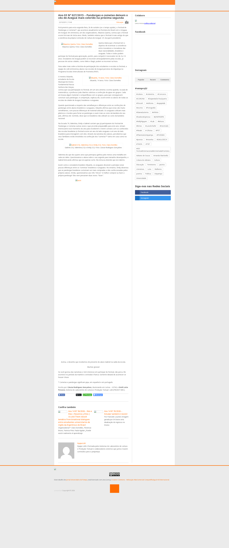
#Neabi (139, 130)
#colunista (150, 94)
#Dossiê (139, 103)
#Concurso (162, 94)
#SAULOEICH (162, 139)
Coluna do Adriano (143, 160)
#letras (139, 126)
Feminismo (151, 164)
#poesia (139, 139)
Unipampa (158, 174)
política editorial (149, 23)
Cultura (157, 160)
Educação (120, 22)
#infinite (155, 112)
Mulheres (158, 169)
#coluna (139, 94)
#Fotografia (150, 108)
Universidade (141, 178)
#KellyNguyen (141, 121)
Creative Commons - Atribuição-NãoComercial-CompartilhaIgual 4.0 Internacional (140, 480)
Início (61, 8)
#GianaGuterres (142, 112)
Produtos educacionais (110, 8)
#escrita (139, 108)
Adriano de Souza (143, 155)
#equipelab (161, 103)
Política (148, 174)
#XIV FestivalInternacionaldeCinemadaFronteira (152, 149)
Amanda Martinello (160, 155)
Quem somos (74, 8)
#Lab (152, 121)
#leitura (161, 121)
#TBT (148, 144)
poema (139, 174)
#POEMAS (161, 135)
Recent (153, 80)
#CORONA (140, 99)
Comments (164, 80)
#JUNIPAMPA (159, 117)
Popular (141, 80)
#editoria (149, 103)
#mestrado (164, 126)
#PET (158, 130)
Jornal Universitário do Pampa (76, 480)
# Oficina (148, 130)
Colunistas (147, 8)
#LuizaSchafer (150, 126)
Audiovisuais (131, 8)
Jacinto (162, 164)
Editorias (89, 8)
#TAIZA (139, 144)
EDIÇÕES (160, 8)
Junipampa (58, 490)
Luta (149, 169)
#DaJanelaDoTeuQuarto (157, 99)
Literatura (140, 169)
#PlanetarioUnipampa (144, 135)
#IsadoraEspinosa (143, 117)
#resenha (149, 139)
